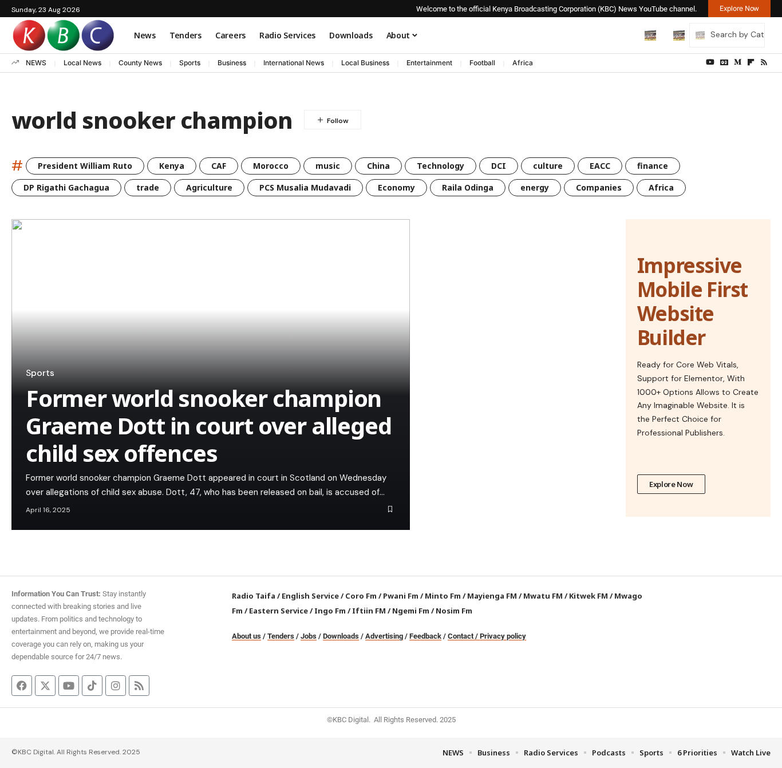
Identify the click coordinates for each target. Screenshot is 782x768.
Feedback (425, 636)
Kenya (171, 165)
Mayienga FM (492, 596)
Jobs (309, 636)
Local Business (365, 62)
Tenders (280, 636)
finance (652, 165)
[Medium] (737, 62)
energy (534, 187)
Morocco (271, 165)
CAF (218, 165)
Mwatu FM (543, 596)
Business (232, 62)
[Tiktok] (92, 685)
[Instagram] (115, 685)
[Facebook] (21, 685)
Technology (440, 165)
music (327, 165)
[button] (626, 35)
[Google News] (724, 62)
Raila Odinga (467, 187)
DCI (498, 165)
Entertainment (429, 62)
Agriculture (209, 187)
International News (293, 62)
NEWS (36, 62)
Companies (599, 187)
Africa (522, 62)
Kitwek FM (588, 596)
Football (482, 62)
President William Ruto (85, 165)
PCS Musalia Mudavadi (305, 187)
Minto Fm (443, 596)
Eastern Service (278, 610)
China (378, 165)
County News (140, 62)
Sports (189, 62)
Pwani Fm (400, 596)
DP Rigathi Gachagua (66, 187)
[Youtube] (68, 685)
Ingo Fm (330, 610)
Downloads (341, 636)
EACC (600, 165)
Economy (396, 187)
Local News (82, 62)
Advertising (384, 636)
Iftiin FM (369, 610)
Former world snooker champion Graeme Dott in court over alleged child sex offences (208, 425)
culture (548, 165)
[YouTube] (710, 62)
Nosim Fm (453, 610)
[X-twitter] (45, 685)
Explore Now (671, 484)
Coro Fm (361, 596)
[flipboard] (750, 62)
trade (147, 187)
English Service (310, 596)
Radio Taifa (253, 596)
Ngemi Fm (410, 610)
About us (246, 636)
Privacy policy (503, 636)
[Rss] (764, 62)
